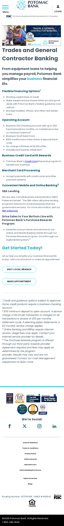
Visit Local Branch (19, 269)
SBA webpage (10, 210)
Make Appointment (19, 281)
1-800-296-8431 (10, 522)
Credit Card (31, 161)
